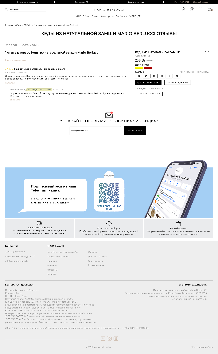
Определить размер (58, 256)
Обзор (11, 45)
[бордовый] (148, 67)
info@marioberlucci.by (17, 261)
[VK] (103, 341)
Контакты (52, 265)
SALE (78, 16)
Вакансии (52, 274)
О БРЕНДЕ (134, 16)
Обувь (86, 16)
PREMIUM (28, 25)
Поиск (7, 9)
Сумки (95, 16)
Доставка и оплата (98, 256)
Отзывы (29, 45)
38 (154, 76)
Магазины (52, 269)
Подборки (121, 16)
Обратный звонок (200, 2)
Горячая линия (96, 265)
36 (139, 76)
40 (169, 76)
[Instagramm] (109, 341)
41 (177, 76)
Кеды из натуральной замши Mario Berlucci (57, 25)
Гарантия (52, 261)
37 (146, 76)
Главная (9, 25)
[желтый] (139, 67)
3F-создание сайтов (202, 347)
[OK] (115, 341)
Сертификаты (95, 261)
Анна (7, 72)
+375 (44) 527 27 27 (181, 2)
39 (162, 76)
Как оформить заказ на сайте (62, 252)
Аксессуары (107, 16)
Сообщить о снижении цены (151, 88)
